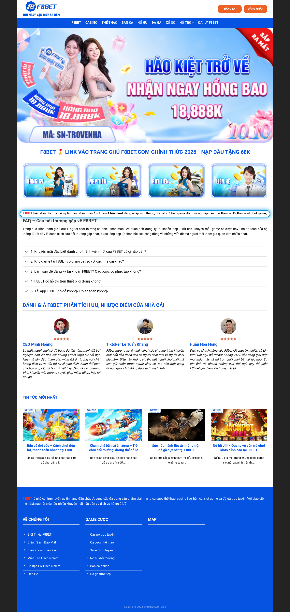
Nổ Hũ (142, 22)
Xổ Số (170, 22)
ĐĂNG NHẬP (255, 8)
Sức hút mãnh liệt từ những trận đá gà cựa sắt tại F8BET (176, 448)
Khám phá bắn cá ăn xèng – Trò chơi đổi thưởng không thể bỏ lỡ (113, 448)
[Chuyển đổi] (26, 252)
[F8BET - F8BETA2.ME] (46, 9)
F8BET (76, 22)
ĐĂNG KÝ (230, 8)
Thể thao (109, 22)
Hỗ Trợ (185, 22)
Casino (91, 22)
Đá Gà (157, 22)
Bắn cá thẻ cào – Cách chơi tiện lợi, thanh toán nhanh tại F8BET (51, 448)
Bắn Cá (127, 22)
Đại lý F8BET (208, 22)
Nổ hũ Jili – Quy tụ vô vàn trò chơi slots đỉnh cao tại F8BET (239, 448)
